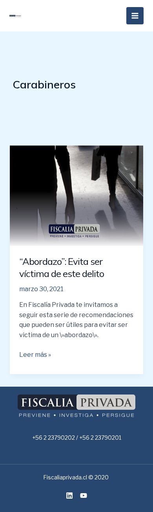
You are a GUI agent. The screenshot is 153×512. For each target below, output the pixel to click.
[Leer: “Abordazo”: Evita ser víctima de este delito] (77, 195)
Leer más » (35, 354)
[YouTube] (83, 495)
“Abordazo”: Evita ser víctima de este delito (61, 267)
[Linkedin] (69, 495)
